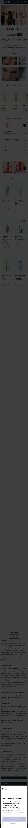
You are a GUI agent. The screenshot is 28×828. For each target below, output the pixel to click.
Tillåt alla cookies (14, 818)
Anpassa (13, 823)
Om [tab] (22, 793)
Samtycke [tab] (5, 793)
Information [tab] (14, 793)
